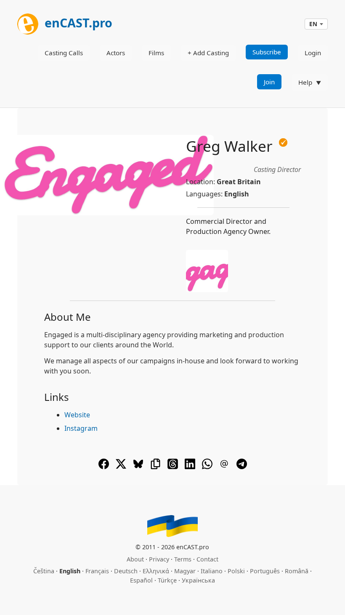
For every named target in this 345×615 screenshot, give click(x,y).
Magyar (185, 571)
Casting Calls (64, 52)
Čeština (43, 571)
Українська (198, 580)
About (135, 559)
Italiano (212, 571)
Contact (207, 559)
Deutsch (126, 571)
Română (296, 571)
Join (269, 82)
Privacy (159, 559)
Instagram (81, 428)
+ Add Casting (208, 52)
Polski (236, 571)
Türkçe (167, 580)
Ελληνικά (156, 571)
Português (265, 571)
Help (305, 82)
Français (97, 571)
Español (141, 580)
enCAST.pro (77, 22)
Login (313, 52)
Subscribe (266, 52)
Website (77, 414)
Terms (182, 559)
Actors (115, 52)
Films (156, 52)
